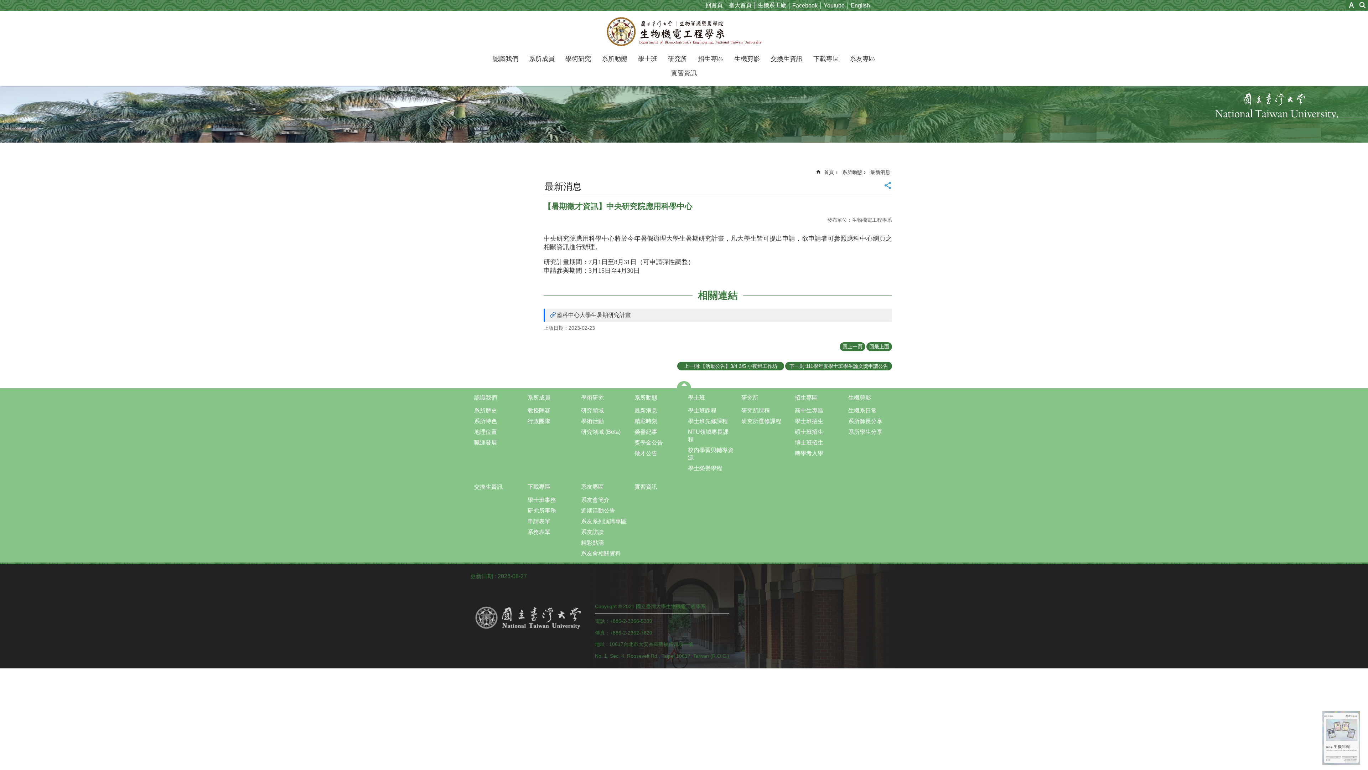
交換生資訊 (787, 58)
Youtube (834, 5)
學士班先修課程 (708, 421)
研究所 (677, 58)
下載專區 (826, 58)
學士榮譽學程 (705, 468)
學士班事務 (542, 500)
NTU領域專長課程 (708, 435)
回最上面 (879, 346)
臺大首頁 (740, 5)
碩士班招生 (809, 432)
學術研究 (578, 58)
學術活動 (592, 421)
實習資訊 (684, 73)
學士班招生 (809, 421)
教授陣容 (539, 410)
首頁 (829, 172)
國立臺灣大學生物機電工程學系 (684, 31)
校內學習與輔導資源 (711, 454)
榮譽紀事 (645, 432)
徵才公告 (645, 453)
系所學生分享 (865, 432)
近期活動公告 (598, 511)
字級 (1351, 5)
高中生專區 (809, 410)
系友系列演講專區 (604, 521)
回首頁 (714, 5)
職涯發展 (485, 443)
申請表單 (539, 521)
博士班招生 (809, 443)
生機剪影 (747, 58)
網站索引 (1362, 5)
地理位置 (485, 432)
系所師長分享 (865, 421)
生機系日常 (862, 410)
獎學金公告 (648, 443)
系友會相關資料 (601, 553)
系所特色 (485, 421)
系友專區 (862, 58)
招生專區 (711, 58)
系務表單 (539, 532)
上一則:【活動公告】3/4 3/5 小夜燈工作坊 (730, 366)
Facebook (805, 5)
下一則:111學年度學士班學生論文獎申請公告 (838, 366)
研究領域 (592, 410)
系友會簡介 (595, 500)
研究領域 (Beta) (601, 432)
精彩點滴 (592, 543)
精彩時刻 (645, 421)
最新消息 (880, 172)
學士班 (647, 58)
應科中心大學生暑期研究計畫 (594, 315)
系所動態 (614, 58)
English (860, 5)
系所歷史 (485, 410)
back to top (1341, 738)
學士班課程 (702, 410)
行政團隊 (539, 421)
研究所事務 (542, 511)
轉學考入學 (809, 453)
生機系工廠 (772, 5)
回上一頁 (852, 346)
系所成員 (542, 58)
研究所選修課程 (761, 421)
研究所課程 (755, 410)
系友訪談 (592, 532)
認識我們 (505, 58)
